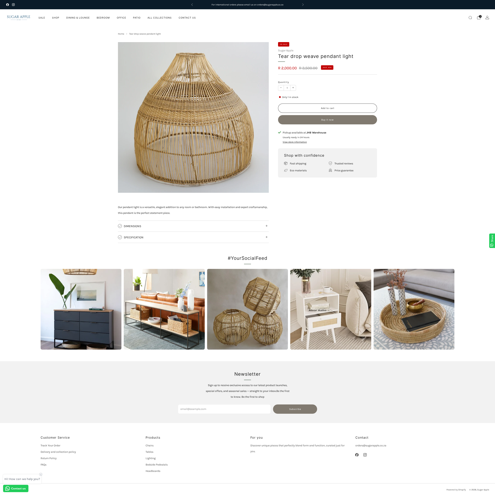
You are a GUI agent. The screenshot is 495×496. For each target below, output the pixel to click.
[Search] (470, 18)
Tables (149, 452)
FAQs (43, 464)
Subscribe (295, 409)
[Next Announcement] (303, 4)
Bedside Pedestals (157, 464)
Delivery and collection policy (58, 452)
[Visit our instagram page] (13, 5)
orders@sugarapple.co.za (370, 445)
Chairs (150, 445)
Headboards (153, 471)
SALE (41, 17)
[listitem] (247, 4)
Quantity (283, 82)
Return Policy (49, 458)
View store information (295, 141)
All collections (160, 17)
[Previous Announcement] (192, 4)
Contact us (187, 17)
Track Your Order (50, 445)
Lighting (151, 458)
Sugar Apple (286, 50)
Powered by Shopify (456, 489)
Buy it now (327, 119)
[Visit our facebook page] (7, 5)
